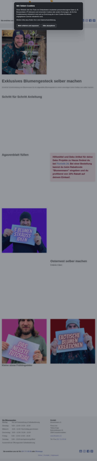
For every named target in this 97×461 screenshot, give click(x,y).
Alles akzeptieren (49, 25)
